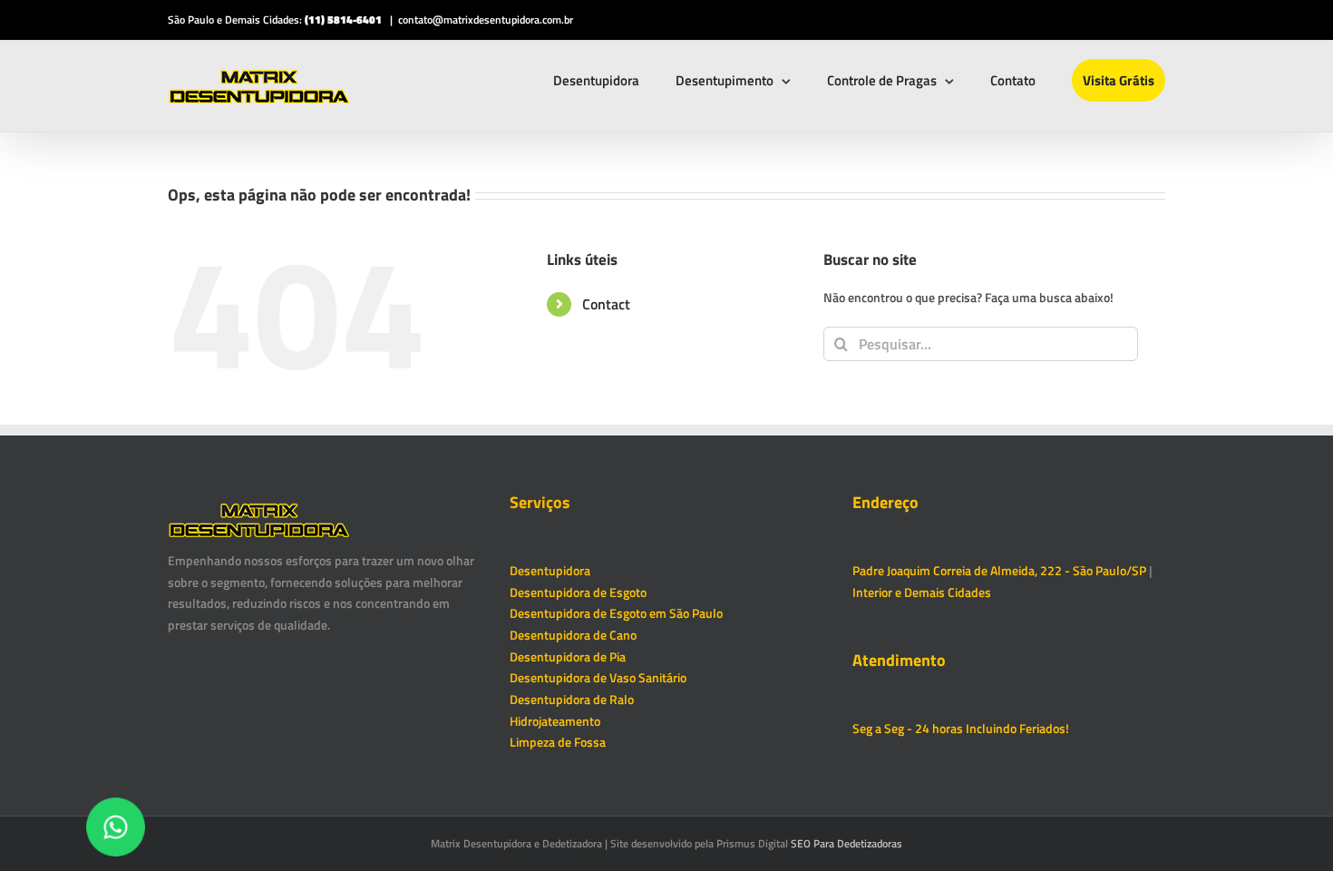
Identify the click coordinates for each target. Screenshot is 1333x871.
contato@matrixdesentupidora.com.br (485, 19)
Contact (606, 304)
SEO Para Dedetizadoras (846, 843)
